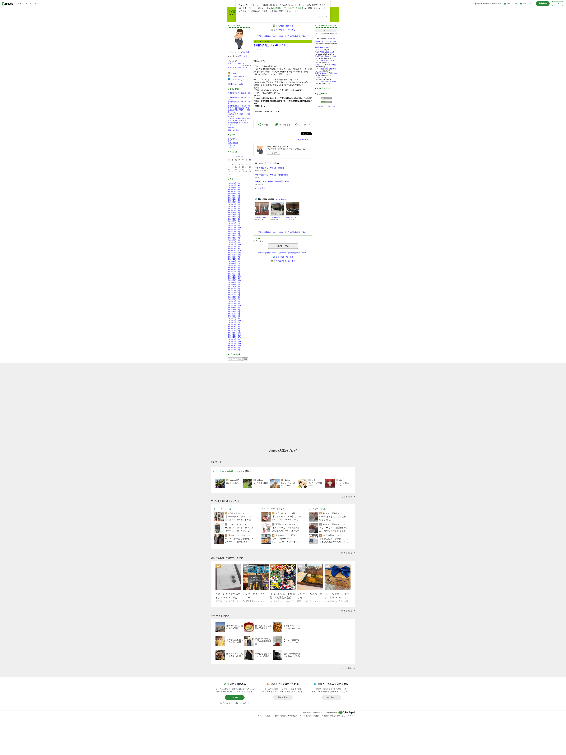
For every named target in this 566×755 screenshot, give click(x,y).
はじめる (235, 697)
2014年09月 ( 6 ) (234, 265)
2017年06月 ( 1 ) (234, 202)
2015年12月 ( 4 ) (234, 234)
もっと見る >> (260, 188)
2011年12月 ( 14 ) (234, 333)
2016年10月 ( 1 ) (234, 217)
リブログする (304, 124)
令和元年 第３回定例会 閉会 (239, 118)
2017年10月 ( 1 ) (234, 196)
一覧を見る (232, 127)
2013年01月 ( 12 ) (234, 305)
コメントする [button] (285, 125)
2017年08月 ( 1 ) (234, 198)
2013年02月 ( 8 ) (234, 303)
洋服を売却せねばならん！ (324, 52)
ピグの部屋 (245, 52)
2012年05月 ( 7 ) (234, 322)
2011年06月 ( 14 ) (234, 345)
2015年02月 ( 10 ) (234, 255)
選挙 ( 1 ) (231, 141)
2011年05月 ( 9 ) (234, 348)
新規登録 (543, 3)
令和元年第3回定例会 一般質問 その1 (272, 181)
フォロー (275, 153)
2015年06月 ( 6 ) (234, 246)
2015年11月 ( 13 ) (234, 236)
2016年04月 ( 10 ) (234, 227)
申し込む (331, 697)
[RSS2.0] (326, 102)
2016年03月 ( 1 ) (234, 229)
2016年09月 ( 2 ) (234, 219)
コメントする (283, 246)
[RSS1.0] (326, 99)
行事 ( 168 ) (232, 145)
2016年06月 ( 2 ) (234, 223)
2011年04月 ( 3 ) (234, 350)
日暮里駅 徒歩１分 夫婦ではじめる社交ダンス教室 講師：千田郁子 (326, 73)
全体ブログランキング (236, 63)
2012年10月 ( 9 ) (234, 312)
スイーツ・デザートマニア (272, 509)
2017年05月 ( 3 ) (234, 204)
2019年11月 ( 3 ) (234, 187)
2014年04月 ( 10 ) (234, 276)
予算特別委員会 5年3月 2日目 (270, 45)
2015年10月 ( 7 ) (234, 238)
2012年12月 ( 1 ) (234, 307)
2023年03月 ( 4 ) (234, 185)
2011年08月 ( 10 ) (234, 341)
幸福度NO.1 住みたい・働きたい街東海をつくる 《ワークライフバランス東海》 (326, 64)
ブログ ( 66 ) (232, 139)
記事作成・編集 (235, 84)
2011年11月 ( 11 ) (234, 335)
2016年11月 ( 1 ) (234, 215)
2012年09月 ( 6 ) (234, 314)
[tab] (228, 471)
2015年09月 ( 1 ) (234, 240)
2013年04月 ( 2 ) (234, 299)
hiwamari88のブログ (322, 48)
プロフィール (235, 52)
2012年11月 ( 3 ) (234, 310)
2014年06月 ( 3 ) (234, 272)
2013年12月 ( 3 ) (234, 282)
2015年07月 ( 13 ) (234, 244)
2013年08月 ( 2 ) (234, 291)
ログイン (557, 3)
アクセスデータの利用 (311, 716)
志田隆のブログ (320, 77)
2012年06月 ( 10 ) (234, 320)
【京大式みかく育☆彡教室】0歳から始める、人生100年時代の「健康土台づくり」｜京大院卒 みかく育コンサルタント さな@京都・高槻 (326, 60)
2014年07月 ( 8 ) (234, 269)
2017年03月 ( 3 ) (234, 208)
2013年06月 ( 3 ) (234, 295)
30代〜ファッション (223, 509)
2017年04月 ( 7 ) (234, 206)
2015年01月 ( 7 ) (234, 257)
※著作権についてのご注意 (326, 106)
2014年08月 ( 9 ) (234, 267)
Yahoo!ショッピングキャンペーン (326, 41)
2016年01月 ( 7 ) (234, 232)
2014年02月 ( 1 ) (234, 278)
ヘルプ (352, 716)
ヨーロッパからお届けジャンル (228, 471)
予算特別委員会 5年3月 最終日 (269, 168)
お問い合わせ (280, 716)
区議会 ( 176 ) (233, 143)
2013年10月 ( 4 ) (234, 286)
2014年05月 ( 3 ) (234, 274)
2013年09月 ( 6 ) (234, 289)
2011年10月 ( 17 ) (234, 337)
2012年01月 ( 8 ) (234, 331)
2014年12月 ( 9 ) (234, 259)
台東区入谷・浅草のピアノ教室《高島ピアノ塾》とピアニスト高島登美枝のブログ (326, 56)
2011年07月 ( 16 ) (234, 343)
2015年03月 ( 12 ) (234, 253)
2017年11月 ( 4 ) (234, 194)
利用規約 (293, 716)
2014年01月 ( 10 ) (234, 280)
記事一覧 (283, 36)
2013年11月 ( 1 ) (234, 284)
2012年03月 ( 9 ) (234, 326)
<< (236, 157)
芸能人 (248, 471)
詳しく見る (283, 697)
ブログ (261, 49)
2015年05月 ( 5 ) (234, 248)
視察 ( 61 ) (231, 147)
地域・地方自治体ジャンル (237, 67)
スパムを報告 (265, 716)
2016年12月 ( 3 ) (234, 213)
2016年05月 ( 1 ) (234, 225)
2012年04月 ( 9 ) (234, 324)
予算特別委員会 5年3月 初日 (239, 106)
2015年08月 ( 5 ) (234, 242)
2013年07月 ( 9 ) (234, 293)
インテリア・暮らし (317, 509)
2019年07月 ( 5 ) (234, 189)
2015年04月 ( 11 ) (234, 250)
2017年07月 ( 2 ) (234, 200)
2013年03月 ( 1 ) (234, 301)
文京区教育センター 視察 (237, 120)
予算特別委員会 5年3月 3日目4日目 (271, 175)
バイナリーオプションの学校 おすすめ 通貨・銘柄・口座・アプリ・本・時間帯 (326, 81)
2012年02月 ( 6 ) (234, 328)
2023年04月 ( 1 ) (234, 183)
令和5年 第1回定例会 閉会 (238, 108)
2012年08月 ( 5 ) (234, 316)
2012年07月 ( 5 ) (234, 318)
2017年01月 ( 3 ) (234, 211)
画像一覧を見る (233, 130)
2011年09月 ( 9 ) (234, 339)
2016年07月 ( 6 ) (234, 221)
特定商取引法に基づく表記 (334, 716)
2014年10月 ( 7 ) (234, 263)
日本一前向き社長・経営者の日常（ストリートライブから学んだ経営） (326, 69)
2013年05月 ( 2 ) (234, 297)
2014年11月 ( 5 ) (234, 261)
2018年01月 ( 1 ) (234, 191)
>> (242, 157)
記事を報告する (306, 140)
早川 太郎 (243, 56)
